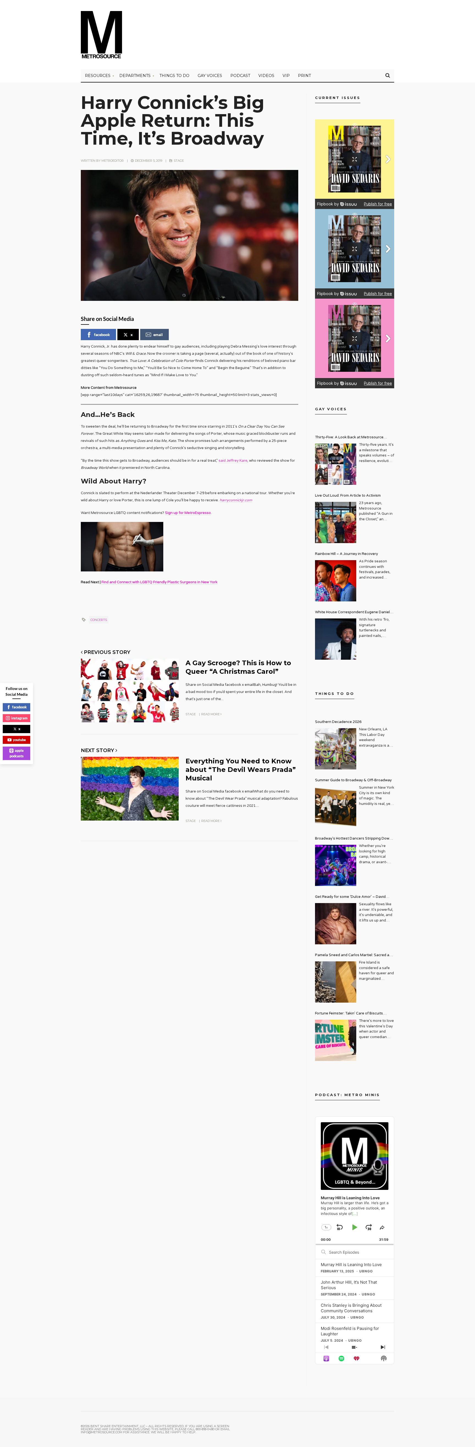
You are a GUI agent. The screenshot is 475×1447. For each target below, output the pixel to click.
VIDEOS (266, 75)
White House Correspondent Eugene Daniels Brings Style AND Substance (353, 613)
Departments (135, 75)
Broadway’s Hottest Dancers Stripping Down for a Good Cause (353, 839)
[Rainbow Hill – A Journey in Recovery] (335, 580)
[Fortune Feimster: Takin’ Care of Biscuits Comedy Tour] (335, 1040)
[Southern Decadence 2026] (335, 748)
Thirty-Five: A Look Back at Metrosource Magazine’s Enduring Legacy (349, 438)
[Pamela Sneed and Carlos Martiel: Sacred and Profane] (335, 982)
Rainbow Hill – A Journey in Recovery (346, 554)
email (158, 334)
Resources (98, 75)
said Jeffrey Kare (233, 460)
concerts (98, 620)
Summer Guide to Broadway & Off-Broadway (353, 780)
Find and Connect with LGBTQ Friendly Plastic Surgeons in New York (159, 582)
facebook (102, 334)
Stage (179, 161)
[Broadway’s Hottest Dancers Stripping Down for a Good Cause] (335, 865)
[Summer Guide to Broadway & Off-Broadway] (335, 807)
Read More (210, 714)
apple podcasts (17, 753)
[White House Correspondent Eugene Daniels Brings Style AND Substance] (335, 639)
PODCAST (240, 75)
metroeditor (112, 161)
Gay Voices (210, 75)
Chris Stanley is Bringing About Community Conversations (351, 1308)
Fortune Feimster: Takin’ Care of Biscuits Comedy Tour (349, 1014)
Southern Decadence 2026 (338, 722)
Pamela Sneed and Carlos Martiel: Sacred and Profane (354, 956)
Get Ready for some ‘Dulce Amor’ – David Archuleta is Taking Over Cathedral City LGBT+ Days (354, 897)
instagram (19, 718)
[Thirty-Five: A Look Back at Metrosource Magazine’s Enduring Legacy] (335, 464)
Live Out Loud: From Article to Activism (348, 495)
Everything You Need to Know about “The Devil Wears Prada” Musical (241, 769)
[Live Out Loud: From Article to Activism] (335, 522)
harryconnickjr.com (236, 500)
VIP (286, 75)
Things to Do (174, 75)
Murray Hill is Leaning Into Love (351, 1264)
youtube (19, 740)
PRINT (304, 75)
